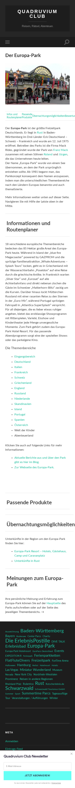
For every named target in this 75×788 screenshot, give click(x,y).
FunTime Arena (60, 661)
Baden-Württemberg (42, 631)
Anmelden (11, 741)
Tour (7, 698)
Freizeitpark (40, 660)
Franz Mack (60, 150)
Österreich (21, 425)
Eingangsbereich (24, 356)
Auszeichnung (12, 632)
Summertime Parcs (36, 693)
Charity (46, 636)
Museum (57, 670)
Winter (54, 698)
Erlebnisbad (15, 646)
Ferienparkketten (47, 655)
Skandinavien (22, 404)
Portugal (19, 414)
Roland (48, 154)
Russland (20, 393)
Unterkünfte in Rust (27, 560)
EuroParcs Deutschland (43, 651)
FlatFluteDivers (17, 660)
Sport (17, 694)
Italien (18, 367)
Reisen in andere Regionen (36, 679)
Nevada (9, 675)
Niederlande (22, 398)
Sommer (9, 694)
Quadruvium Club (37, 14)
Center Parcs (34, 636)
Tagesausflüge (59, 693)
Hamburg (24, 665)
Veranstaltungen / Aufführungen (30, 698)
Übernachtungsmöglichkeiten (48, 116)
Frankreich (21, 372)
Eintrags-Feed (14, 748)
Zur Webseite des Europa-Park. (34, 467)
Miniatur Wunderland (35, 669)
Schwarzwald (19, 688)
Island (18, 409)
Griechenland (22, 382)
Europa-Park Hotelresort (18, 651)
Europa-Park (41, 646)
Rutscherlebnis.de (55, 684)
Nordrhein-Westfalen (45, 674)
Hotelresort (45, 665)
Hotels (55, 665)
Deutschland (22, 361)
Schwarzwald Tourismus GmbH (50, 689)
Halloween (10, 665)
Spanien (19, 419)
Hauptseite (54, 603)
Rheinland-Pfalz (13, 684)
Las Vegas (11, 669)
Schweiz (19, 377)
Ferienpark (28, 656)
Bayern (10, 636)
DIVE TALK (58, 641)
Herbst (35, 665)
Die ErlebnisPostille (27, 641)
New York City (23, 674)
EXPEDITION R (13, 656)
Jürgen (63, 154)
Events (59, 651)
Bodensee (21, 636)
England (19, 388)
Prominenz (11, 679)
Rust (40, 132)
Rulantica (28, 684)
